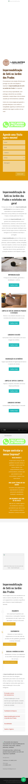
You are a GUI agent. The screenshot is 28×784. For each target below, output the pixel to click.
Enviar (20, 174)
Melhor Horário (10, 662)
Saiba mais (14, 27)
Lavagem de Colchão (14, 22)
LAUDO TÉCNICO (10, 644)
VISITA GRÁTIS (9, 623)
